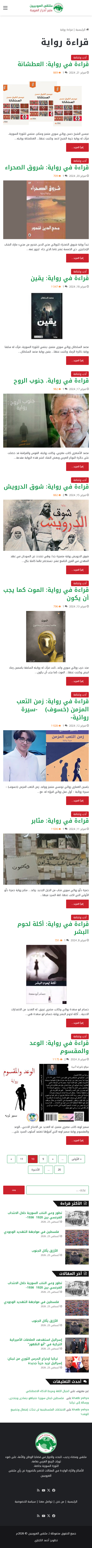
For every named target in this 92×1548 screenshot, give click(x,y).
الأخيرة (35, 1169)
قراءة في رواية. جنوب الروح (51, 380)
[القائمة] (5, 9)
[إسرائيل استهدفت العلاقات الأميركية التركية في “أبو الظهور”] (77, 1346)
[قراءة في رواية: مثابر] (46, 859)
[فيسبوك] (53, 1490)
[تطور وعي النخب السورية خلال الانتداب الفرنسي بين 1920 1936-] (77, 1219)
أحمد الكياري (41, 1540)
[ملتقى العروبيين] (46, 8)
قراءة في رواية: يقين (60, 278)
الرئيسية (81, 29)
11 (21, 1159)
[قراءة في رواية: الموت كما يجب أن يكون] (46, 636)
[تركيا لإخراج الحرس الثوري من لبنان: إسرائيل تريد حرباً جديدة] (77, 1364)
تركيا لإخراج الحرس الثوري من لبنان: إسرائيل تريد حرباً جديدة (34, 1361)
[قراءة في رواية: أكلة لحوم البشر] (46, 974)
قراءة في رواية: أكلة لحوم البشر (53, 928)
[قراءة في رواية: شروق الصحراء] (46, 209)
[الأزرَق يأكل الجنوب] (77, 1256)
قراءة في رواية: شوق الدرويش (46, 486)
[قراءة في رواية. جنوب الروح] (46, 421)
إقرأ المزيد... (77, 147)
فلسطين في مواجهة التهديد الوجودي (33, 1232)
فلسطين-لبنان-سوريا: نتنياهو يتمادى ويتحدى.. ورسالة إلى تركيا (48, 1400)
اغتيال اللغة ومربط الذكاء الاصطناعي (47, 1391)
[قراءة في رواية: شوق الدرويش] (46, 525)
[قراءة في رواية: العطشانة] (46, 102)
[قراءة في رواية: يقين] (46, 316)
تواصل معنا (45, 1501)
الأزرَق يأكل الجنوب (47, 1251)
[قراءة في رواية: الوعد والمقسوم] (46, 1092)
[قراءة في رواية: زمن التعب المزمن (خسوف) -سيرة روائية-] (46, 755)
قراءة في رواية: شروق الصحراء (47, 167)
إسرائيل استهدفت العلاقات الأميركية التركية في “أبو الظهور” (36, 1342)
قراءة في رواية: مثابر (60, 820)
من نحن (60, 1501)
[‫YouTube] (43, 1490)
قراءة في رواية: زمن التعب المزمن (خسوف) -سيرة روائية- (52, 709)
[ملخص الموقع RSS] (38, 1490)
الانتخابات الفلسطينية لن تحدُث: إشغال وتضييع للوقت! (50, 1412)
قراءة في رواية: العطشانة (53, 64)
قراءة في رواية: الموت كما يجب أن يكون (46, 594)
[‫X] (48, 1490)
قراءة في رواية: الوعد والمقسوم (59, 1047)
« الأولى (77, 1159)
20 (59, 1169)
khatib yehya (80, 1398)
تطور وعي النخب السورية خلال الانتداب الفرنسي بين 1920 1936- (35, 1215)
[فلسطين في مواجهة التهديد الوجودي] (77, 1238)
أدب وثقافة (79, 57)
